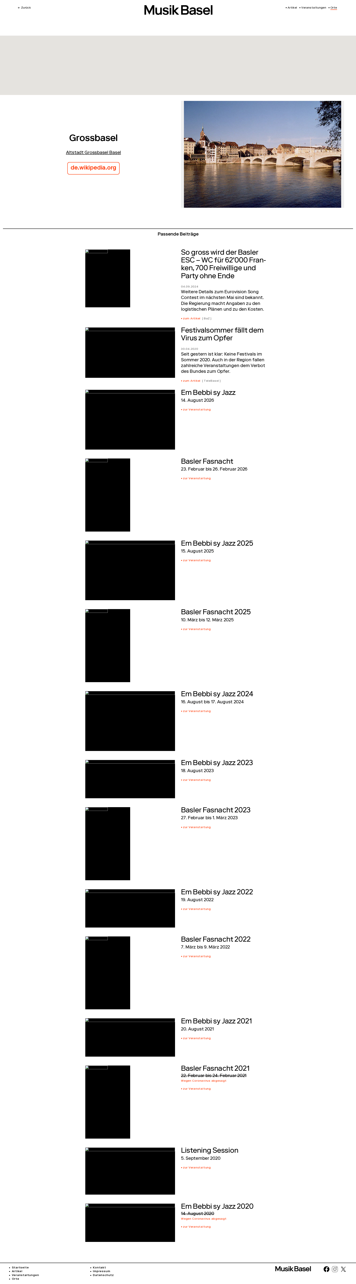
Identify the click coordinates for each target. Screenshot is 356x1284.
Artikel (17, 1271)
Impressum (101, 1271)
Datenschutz (103, 1275)
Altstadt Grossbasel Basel (93, 153)
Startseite (20, 1267)
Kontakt (99, 1267)
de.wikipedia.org (93, 168)
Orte (15, 1279)
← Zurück (24, 7)
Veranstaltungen (25, 1275)
